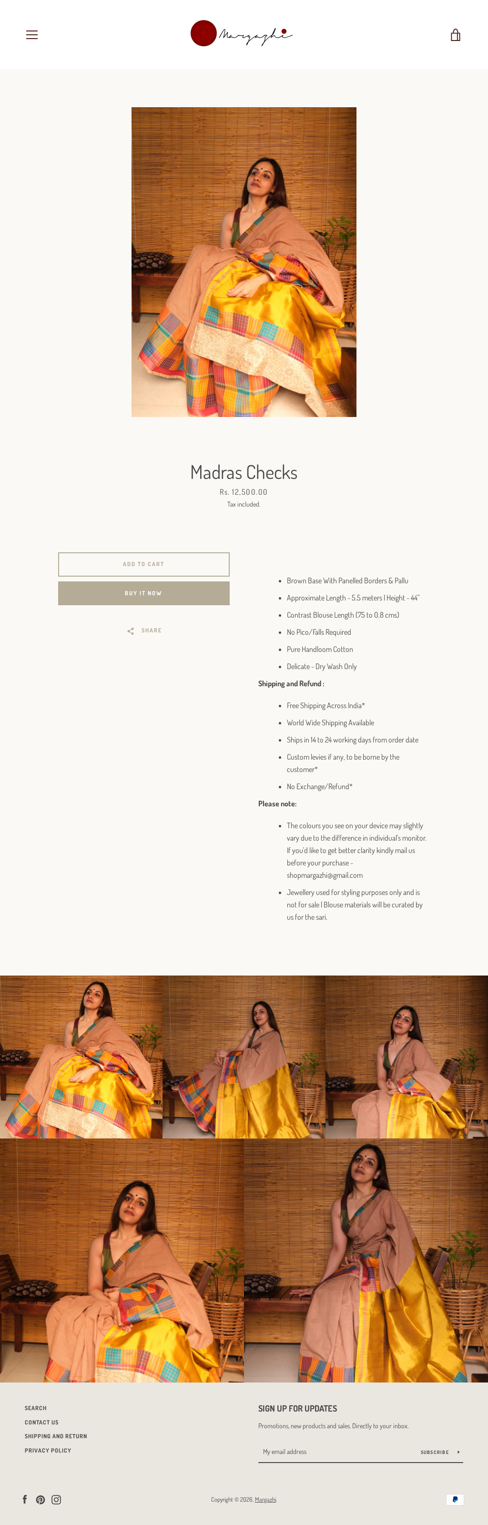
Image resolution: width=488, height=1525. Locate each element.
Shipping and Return (56, 1436)
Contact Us (42, 1422)
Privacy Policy (48, 1450)
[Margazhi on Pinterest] (40, 1499)
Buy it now (144, 593)
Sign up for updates (297, 1408)
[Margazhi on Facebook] (25, 1499)
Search (36, 1408)
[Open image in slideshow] (244, 262)
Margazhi (265, 1499)
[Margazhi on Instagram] (56, 1499)
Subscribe (436, 1452)
